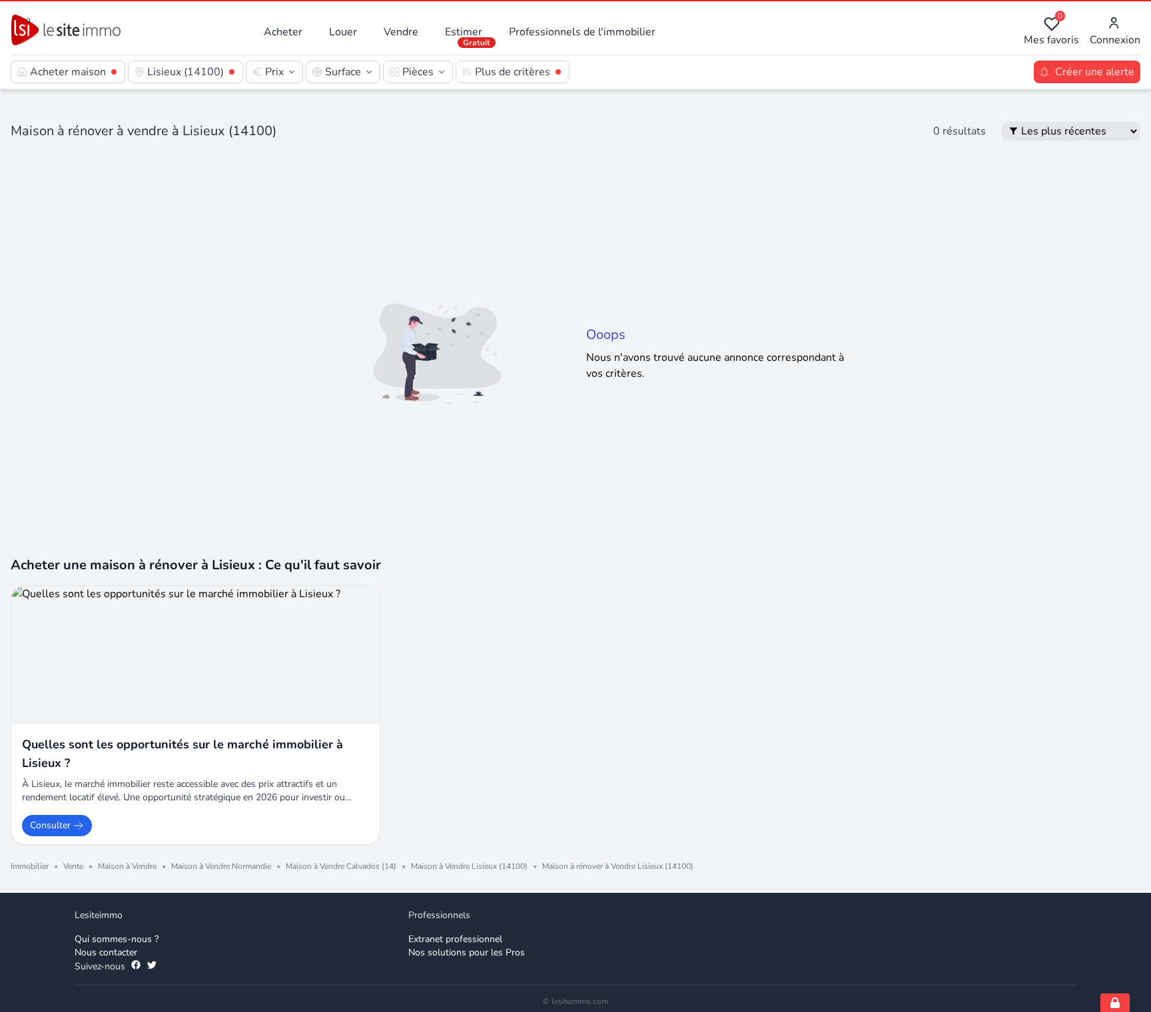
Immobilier (30, 866)
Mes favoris (1051, 31)
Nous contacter (106, 952)
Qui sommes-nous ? (117, 939)
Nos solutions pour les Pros (466, 952)
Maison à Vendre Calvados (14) (341, 866)
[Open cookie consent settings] (1115, 1002)
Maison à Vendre (127, 866)
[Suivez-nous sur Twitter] (152, 966)
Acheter (283, 32)
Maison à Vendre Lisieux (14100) (469, 866)
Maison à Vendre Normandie (221, 866)
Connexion (1115, 40)
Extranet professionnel (455, 939)
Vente (73, 866)
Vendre (401, 32)
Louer (343, 32)
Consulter (50, 825)
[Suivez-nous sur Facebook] (136, 966)
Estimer (463, 32)
